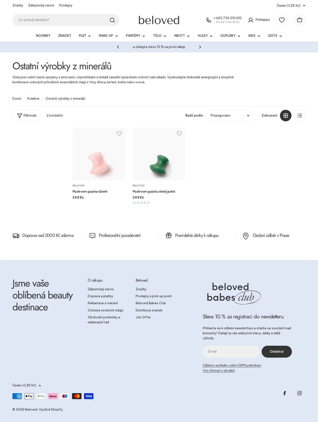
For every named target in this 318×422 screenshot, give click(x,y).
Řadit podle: (194, 115)
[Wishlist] (282, 20)
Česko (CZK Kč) (289, 5)
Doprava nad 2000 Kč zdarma (48, 235)
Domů (16, 98)
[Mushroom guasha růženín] (99, 153)
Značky (17, 5)
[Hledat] (112, 20)
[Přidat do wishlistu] (119, 133)
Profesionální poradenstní (120, 235)
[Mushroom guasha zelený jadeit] (159, 153)
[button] (118, 47)
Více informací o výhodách (219, 370)
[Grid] (286, 116)
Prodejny (65, 5)
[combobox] (65, 20)
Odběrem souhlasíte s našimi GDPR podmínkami (232, 365)
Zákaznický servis (41, 5)
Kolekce (33, 98)
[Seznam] (300, 116)
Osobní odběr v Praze (271, 235)
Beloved (79, 185)
